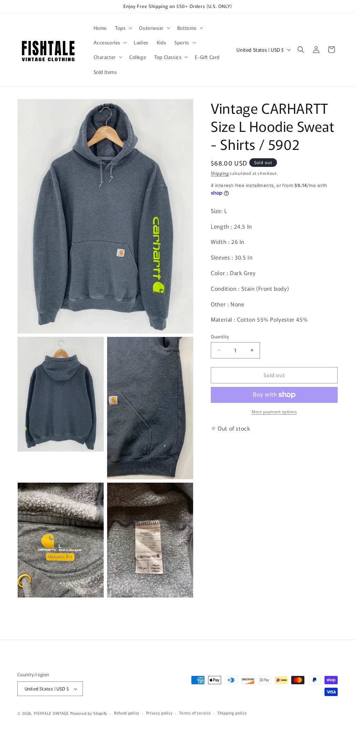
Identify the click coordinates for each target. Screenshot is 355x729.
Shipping (220, 173)
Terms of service (195, 712)
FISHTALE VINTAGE (51, 713)
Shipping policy (232, 712)
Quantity (220, 336)
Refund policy (126, 712)
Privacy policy (159, 712)
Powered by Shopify (88, 713)
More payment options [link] (274, 411)
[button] (123, 27)
